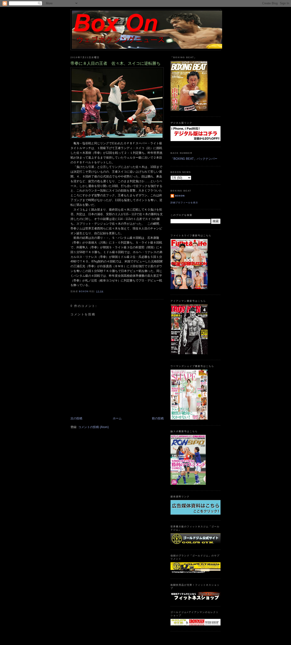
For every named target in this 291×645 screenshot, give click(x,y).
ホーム (117, 418)
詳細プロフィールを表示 (184, 202)
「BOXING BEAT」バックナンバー (194, 158)
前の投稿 (158, 418)
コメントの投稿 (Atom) (93, 427)
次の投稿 (76, 418)
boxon (180, 195)
